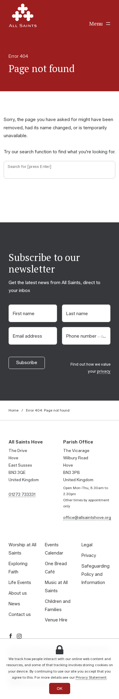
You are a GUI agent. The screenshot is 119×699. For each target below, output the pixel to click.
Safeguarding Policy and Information (95, 574)
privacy (103, 371)
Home (14, 410)
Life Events (20, 582)
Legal (86, 545)
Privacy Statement (91, 677)
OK (60, 688)
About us (18, 593)
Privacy (88, 555)
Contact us (20, 614)
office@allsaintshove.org (87, 517)
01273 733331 (22, 494)
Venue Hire (56, 620)
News (14, 604)
